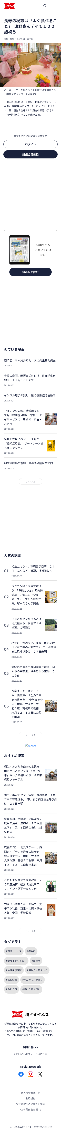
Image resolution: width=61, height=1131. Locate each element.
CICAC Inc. (47, 1126)
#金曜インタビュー (16, 960)
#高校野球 (11, 979)
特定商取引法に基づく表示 (30, 1104)
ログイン (30, 144)
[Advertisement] (30, 195)
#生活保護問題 (14, 970)
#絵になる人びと (31, 989)
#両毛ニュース (14, 951)
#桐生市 (31, 951)
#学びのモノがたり (32, 979)
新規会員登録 (30, 154)
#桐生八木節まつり (37, 970)
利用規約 (30, 1098)
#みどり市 (11, 989)
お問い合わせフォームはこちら (30, 1054)
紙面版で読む (30, 272)
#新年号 (36, 960)
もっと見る (30, 481)
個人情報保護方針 (30, 1092)
